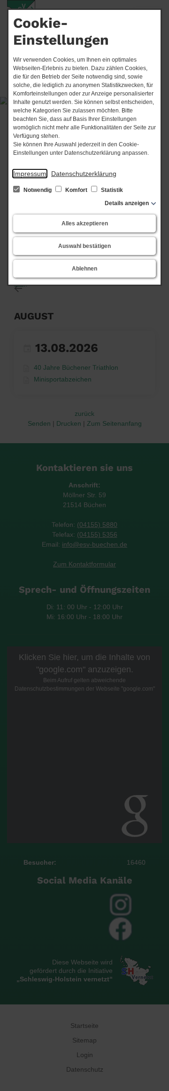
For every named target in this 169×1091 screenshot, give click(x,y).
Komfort (76, 190)
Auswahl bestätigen (84, 246)
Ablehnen (84, 268)
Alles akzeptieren (84, 223)
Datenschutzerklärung (83, 173)
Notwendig (37, 190)
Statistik (111, 190)
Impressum (29, 173)
